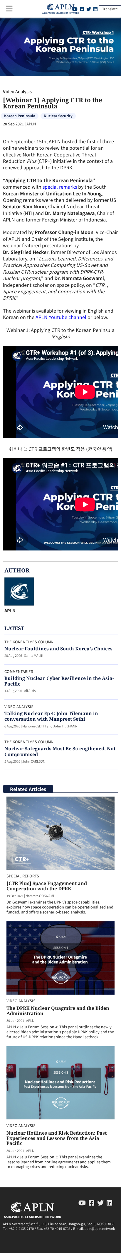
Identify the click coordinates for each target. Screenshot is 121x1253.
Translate (110, 8)
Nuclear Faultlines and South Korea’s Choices (58, 648)
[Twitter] (88, 8)
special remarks (60, 186)
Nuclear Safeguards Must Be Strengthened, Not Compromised (59, 751)
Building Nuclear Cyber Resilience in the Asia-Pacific (59, 681)
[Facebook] (82, 8)
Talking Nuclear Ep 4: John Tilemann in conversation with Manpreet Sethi (51, 716)
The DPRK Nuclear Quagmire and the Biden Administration (57, 1011)
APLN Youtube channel (61, 317)
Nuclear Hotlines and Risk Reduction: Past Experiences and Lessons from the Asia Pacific (56, 1138)
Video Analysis (17, 91)
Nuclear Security (58, 115)
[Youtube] (82, 1202)
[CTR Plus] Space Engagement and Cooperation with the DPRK (46, 886)
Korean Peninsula (19, 115)
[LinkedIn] (95, 8)
